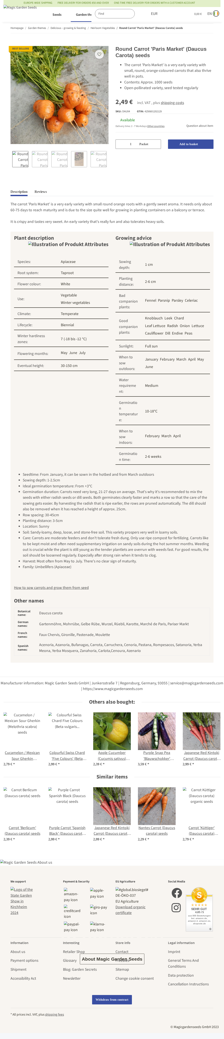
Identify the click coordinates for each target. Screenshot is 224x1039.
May (64, 353)
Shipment (18, 969)
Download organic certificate (130, 910)
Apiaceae (68, 261)
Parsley (177, 300)
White (65, 284)
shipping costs (172, 103)
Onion (185, 326)
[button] (165, 14)
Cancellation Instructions (188, 984)
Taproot (67, 273)
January (151, 359)
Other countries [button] (155, 126)
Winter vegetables (75, 302)
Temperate (70, 314)
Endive (177, 333)
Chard (179, 318)
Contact (122, 951)
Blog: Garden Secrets (80, 969)
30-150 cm (69, 365)
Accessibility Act (23, 978)
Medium (151, 385)
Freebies (122, 960)
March (181, 359)
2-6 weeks (153, 456)
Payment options (24, 960)
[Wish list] (176, 14)
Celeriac (191, 300)
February (167, 359)
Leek (168, 318)
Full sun (151, 346)
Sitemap (122, 969)
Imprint (174, 951)
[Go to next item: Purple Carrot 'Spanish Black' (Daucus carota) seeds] (209, 28)
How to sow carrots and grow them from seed (51, 587)
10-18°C (151, 411)
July (82, 353)
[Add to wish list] (99, 54)
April (192, 359)
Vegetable (69, 295)
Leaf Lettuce (155, 326)
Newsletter (71, 978)
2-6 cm (150, 281)
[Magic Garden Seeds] (20, 11)
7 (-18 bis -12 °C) (74, 339)
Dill (167, 333)
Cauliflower (154, 333)
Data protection (181, 975)
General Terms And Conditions (183, 963)
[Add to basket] (14, 43)
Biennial (67, 325)
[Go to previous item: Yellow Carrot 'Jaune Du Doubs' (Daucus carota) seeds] (200, 28)
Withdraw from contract (112, 999)
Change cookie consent (135, 978)
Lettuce (198, 326)
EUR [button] (149, 13)
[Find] (134, 13)
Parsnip (164, 300)
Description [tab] (19, 192)
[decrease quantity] (120, 144)
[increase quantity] (156, 144)
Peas (188, 333)
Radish (172, 326)
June (73, 353)
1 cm (149, 264)
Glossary (70, 960)
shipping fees (54, 1014)
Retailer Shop (74, 951)
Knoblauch (154, 318)
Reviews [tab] (41, 192)
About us (17, 951)
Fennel (150, 300)
